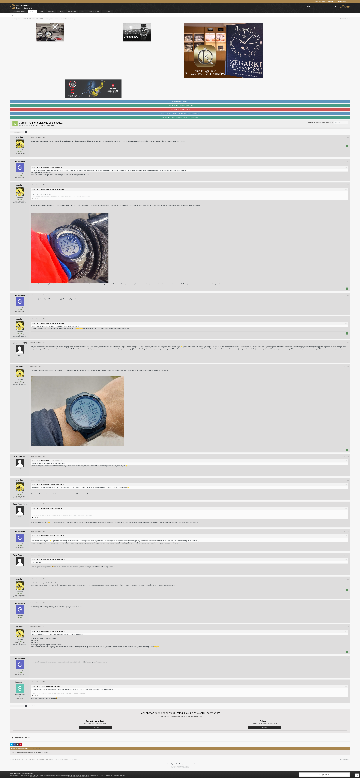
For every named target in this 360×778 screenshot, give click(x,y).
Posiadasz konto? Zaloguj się (323, 1)
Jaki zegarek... (52, 125)
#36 (348, 531)
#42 (348, 682)
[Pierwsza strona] (11, 132)
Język (167, 764)
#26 (348, 137)
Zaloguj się (264, 727)
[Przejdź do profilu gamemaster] (20, 167)
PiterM (51, 686)
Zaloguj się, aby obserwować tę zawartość (321, 122)
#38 (348, 579)
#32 (348, 367)
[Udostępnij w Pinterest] (20, 744)
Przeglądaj (107, 11)
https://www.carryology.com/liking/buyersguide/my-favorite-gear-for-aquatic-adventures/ (59, 693)
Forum (32, 11)
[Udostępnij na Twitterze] (11, 744)
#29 (348, 295)
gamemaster (20, 161)
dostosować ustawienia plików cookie (78, 776)
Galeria (61, 11)
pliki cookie (33, 776)
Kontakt (192, 764)
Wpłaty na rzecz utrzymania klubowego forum (180, 105)
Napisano (37, 137)
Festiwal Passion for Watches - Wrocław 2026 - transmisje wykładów (180, 113)
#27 (348, 161)
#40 (348, 627)
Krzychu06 (30, 125)
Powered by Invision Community (180, 768)
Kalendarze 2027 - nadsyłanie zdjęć (180, 109)
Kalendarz (51, 11)
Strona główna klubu (19, 11)
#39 (348, 603)
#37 (348, 555)
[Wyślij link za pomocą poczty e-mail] (17, 744)
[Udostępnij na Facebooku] (14, 744)
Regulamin (14, 15)
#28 (348, 185)
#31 (348, 343)
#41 (348, 658)
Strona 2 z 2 (32, 132)
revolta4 (19, 137)
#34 (348, 480)
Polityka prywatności (182, 764)
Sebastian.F (20, 682)
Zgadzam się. (325, 774)
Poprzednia (17, 132)
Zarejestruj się (341, 1)
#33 (348, 456)
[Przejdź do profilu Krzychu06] (15, 123)
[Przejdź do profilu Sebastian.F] (20, 688)
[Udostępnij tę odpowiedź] (344, 137)
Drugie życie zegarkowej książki (180, 101)
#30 (348, 319)
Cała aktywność (94, 11)
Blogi (41, 11)
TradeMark (53, 484)
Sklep (82, 11)
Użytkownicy (72, 11)
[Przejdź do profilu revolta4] (20, 143)
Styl (172, 764)
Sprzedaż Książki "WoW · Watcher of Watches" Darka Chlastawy (180, 117)
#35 (348, 504)
